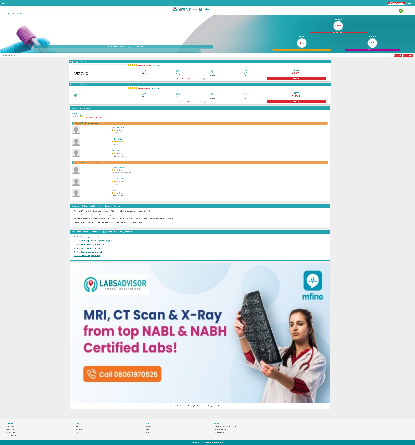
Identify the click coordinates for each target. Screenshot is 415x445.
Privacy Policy (10, 432)
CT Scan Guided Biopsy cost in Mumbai (88, 248)
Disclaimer (79, 429)
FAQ (77, 426)
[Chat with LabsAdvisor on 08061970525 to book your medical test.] (400, 10)
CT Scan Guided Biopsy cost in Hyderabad (89, 244)
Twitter (147, 429)
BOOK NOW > (296, 78)
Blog (77, 432)
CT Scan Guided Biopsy (22, 14)
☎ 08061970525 (396, 3)
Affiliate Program (219, 432)
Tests (10, 14)
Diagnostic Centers (220, 429)
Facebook (148, 426)
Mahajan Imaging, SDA (78, 84)
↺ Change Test (408, 55)
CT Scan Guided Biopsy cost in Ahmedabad (89, 252)
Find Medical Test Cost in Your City (225, 426)
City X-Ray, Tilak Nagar (78, 62)
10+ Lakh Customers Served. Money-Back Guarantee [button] (123, 46)
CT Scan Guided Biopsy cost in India (87, 256)
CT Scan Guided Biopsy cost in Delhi (87, 237)
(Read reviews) (156, 65)
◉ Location (397, 55)
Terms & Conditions (12, 436)
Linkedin (147, 432)
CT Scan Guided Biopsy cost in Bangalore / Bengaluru (93, 241)
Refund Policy (10, 429)
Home (3, 14)
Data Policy (10, 426)
